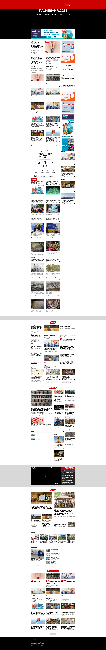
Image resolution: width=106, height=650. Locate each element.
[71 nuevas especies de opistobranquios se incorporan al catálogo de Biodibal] (68, 372)
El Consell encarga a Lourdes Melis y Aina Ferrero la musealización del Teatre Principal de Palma (58, 398)
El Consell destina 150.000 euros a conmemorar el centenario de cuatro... (68, 162)
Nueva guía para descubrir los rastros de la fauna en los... (36, 377)
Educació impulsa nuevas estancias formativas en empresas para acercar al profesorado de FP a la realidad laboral (36, 327)
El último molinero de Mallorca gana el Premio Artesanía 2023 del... (58, 445)
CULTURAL (32, 41)
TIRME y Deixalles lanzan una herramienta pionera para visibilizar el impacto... (71, 541)
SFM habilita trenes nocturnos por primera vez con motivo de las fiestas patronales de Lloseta (37, 138)
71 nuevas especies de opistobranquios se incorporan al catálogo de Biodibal (68, 377)
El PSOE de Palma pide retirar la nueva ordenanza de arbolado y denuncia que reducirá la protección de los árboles (37, 111)
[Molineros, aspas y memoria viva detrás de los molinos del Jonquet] (53, 267)
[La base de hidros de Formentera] (48, 562)
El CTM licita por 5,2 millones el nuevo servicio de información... (67, 190)
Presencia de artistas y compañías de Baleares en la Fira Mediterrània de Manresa (37, 46)
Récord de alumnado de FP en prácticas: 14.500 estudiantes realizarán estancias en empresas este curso (36, 346)
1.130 (38, 145)
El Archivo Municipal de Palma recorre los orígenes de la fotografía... (36, 238)
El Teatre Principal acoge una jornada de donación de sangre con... (35, 541)
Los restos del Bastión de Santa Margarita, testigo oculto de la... (37, 296)
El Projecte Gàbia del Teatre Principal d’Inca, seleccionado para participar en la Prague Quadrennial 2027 (58, 413)
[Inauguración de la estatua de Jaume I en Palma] (53, 286)
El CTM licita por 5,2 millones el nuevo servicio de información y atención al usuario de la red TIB (41, 508)
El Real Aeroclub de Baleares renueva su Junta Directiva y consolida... (36, 560)
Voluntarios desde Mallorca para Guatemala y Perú (67, 355)
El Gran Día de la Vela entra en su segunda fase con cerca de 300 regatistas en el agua (53, 58)
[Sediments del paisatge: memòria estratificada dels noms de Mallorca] (33, 439)
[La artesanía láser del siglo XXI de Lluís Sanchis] (59, 453)
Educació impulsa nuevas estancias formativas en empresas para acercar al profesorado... (58, 429)
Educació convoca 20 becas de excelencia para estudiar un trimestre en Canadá (36, 355)
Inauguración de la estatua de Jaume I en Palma (52, 278)
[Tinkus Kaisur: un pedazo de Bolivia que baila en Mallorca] (70, 421)
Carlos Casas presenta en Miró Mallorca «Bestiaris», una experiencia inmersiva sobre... (52, 182)
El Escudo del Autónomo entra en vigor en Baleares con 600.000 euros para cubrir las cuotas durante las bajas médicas (68, 627)
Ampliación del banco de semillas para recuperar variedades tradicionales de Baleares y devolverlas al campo (36, 62)
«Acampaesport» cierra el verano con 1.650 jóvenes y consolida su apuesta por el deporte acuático (52, 627)
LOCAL (62, 187)
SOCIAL (32, 108)
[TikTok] (33, 0)
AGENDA (32, 251)
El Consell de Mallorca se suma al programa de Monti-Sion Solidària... (53, 541)
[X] (34, 0)
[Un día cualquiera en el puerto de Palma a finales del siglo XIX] (37, 286)
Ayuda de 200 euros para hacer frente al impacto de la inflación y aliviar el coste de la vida (67, 347)
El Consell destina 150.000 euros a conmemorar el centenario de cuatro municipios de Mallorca (53, 110)
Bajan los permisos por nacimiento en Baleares (67, 333)
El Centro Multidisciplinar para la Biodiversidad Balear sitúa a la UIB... (52, 377)
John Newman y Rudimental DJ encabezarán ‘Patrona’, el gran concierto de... (37, 219)
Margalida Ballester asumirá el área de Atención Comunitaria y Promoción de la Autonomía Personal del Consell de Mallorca (53, 139)
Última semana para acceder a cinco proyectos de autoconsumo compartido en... (68, 201)
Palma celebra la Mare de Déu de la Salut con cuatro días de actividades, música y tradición (68, 86)
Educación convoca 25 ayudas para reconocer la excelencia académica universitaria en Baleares (36, 336)
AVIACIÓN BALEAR (33, 558)
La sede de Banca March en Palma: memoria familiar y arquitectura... (37, 260)
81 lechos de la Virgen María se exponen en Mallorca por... (52, 238)
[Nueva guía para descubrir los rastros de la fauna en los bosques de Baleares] (37, 372)
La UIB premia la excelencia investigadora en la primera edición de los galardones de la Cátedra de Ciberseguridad (36, 363)
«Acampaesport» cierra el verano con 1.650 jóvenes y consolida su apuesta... (67, 174)
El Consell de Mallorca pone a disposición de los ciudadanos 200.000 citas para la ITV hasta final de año (52, 125)
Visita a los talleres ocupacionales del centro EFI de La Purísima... (62, 541)
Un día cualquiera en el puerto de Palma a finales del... (37, 278)
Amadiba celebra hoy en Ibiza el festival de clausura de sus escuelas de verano (67, 79)
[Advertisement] (53, 22)
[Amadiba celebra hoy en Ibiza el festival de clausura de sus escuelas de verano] (37, 208)
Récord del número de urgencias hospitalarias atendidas (67, 326)
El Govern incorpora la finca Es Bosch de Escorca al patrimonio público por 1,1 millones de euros (70, 440)
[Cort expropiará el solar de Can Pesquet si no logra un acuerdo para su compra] (36, 516)
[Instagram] (32, 0)
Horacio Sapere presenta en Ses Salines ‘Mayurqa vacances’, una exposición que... (52, 219)
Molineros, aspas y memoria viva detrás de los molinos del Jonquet (53, 260)
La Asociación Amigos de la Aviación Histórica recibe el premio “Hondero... (54, 550)
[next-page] (41, 145)
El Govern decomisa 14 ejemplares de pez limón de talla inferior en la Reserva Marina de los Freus (67, 340)
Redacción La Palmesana (34, 85)
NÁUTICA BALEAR (48, 63)
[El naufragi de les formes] (33, 435)
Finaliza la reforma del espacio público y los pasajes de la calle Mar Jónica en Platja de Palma (60, 524)
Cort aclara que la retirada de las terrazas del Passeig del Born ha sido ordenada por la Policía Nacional (63, 512)
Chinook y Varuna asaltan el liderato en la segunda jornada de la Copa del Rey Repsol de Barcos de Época (52, 65)
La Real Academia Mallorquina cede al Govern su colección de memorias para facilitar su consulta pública (70, 412)
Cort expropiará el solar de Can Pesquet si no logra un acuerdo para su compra (36, 521)
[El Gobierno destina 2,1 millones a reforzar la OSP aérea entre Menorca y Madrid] (48, 558)
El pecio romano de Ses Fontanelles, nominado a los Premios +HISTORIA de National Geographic (70, 397)
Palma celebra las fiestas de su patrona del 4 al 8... (37, 182)
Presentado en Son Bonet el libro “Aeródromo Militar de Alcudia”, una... (55, 554)
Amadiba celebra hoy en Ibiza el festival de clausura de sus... (37, 201)
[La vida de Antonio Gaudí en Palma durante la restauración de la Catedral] (53, 304)
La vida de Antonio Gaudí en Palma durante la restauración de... (53, 296)
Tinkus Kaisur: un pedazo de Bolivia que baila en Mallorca (69, 426)
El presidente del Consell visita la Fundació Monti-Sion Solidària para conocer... (44, 541)
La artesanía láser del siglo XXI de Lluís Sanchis (58, 459)
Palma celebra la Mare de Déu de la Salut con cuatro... (53, 201)
